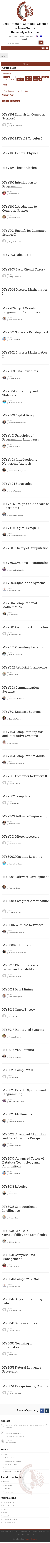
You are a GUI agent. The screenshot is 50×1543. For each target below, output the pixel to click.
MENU (3, 56)
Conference (9, 1492)
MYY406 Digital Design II (20, 528)
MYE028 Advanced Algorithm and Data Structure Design (24, 1136)
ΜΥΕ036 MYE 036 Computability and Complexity (24, 1233)
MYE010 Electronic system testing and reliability (21, 967)
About (15, 36)
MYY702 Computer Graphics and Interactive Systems (22, 734)
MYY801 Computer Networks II (24, 776)
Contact (22, 36)
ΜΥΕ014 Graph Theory (18, 1009)
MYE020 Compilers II (17, 1070)
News (5, 1454)
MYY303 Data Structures (20, 371)
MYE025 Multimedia (17, 1114)
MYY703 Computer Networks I (24, 756)
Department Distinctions (13, 1471)
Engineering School (9, 1523)
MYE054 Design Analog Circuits (25, 1386)
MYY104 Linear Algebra (19, 168)
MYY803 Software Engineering (24, 816)
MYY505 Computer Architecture (25, 627)
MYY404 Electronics (17, 484)
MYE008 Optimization (18, 945)
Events (7, 1488)
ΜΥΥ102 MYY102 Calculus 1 (22, 138)
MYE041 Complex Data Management (18, 1257)
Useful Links (29, 36)
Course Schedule (8, 1502)
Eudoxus (5, 1512)
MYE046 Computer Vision (21, 1279)
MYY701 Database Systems (21, 712)
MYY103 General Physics (20, 153)
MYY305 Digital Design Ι (19, 415)
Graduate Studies (11, 1464)
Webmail (6, 1516)
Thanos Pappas (31, 1539)
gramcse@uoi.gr (11, 1442)
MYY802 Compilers (16, 796)
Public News (9, 1458)
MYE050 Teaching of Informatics (17, 1345)
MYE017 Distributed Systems (23, 1030)
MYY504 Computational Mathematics (19, 605)
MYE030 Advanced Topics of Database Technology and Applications (23, 1162)
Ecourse (5, 1509)
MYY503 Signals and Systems (23, 583)
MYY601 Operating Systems (22, 647)
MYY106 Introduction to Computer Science (19, 208)
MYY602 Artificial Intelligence (24, 667)
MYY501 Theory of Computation (25, 548)
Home (9, 36)
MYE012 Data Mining (17, 989)
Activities (6, 1482)
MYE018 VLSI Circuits (18, 1050)
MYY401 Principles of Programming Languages (20, 437)
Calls (6, 1468)
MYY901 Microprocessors (20, 836)
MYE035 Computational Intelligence (19, 1209)
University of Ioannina (10, 1519)
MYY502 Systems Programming (25, 563)
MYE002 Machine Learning (22, 857)
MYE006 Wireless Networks (22, 925)
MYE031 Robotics (14, 1186)
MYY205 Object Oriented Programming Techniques (21, 310)
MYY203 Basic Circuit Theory (23, 269)
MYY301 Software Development (25, 332)
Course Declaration (9, 1506)
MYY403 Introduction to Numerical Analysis (19, 461)
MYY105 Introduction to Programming (19, 184)
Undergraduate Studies (13, 1461)
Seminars (8, 1485)
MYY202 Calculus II (16, 255)
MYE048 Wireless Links (19, 1323)
